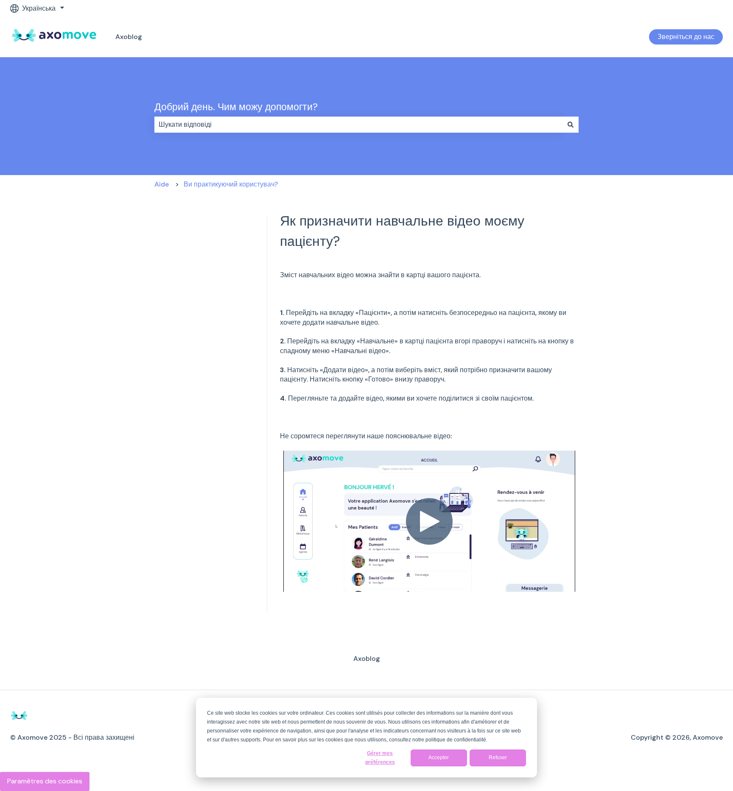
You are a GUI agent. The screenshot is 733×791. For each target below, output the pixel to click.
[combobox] (358, 125)
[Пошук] (570, 125)
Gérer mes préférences (380, 757)
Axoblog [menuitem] (366, 658)
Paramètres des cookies (44, 781)
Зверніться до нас (685, 36)
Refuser (498, 757)
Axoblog (128, 36)
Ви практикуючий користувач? (231, 184)
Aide (161, 184)
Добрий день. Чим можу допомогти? (236, 106)
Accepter (438, 757)
